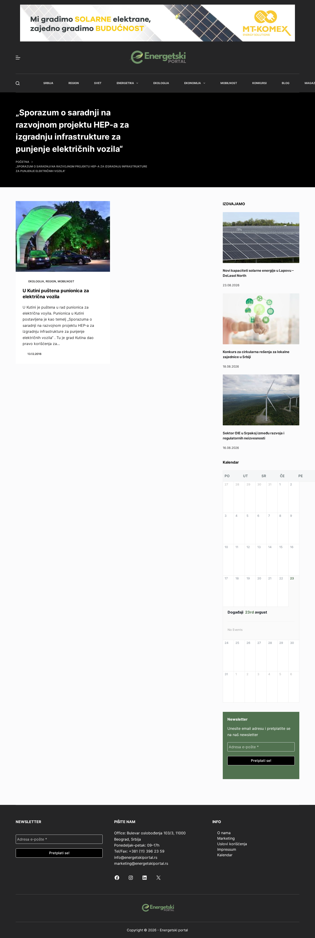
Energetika (125, 83)
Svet (97, 83)
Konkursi (259, 83)
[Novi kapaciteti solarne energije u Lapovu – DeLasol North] (261, 237)
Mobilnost (228, 83)
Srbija (48, 83)
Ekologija (161, 83)
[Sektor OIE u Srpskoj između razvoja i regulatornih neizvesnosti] (261, 399)
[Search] (18, 83)
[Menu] (18, 57)
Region (73, 83)
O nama (224, 832)
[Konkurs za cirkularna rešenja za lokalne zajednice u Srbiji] (261, 318)
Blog (285, 83)
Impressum (226, 849)
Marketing (226, 838)
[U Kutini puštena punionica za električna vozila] (63, 236)
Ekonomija (192, 83)
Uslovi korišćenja (232, 844)
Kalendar (224, 855)
